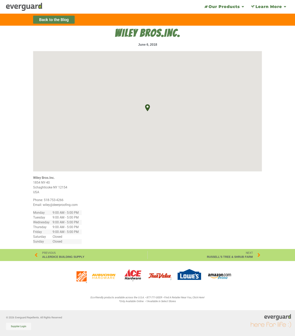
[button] (147, 107)
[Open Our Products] (243, 7)
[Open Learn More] (285, 7)
